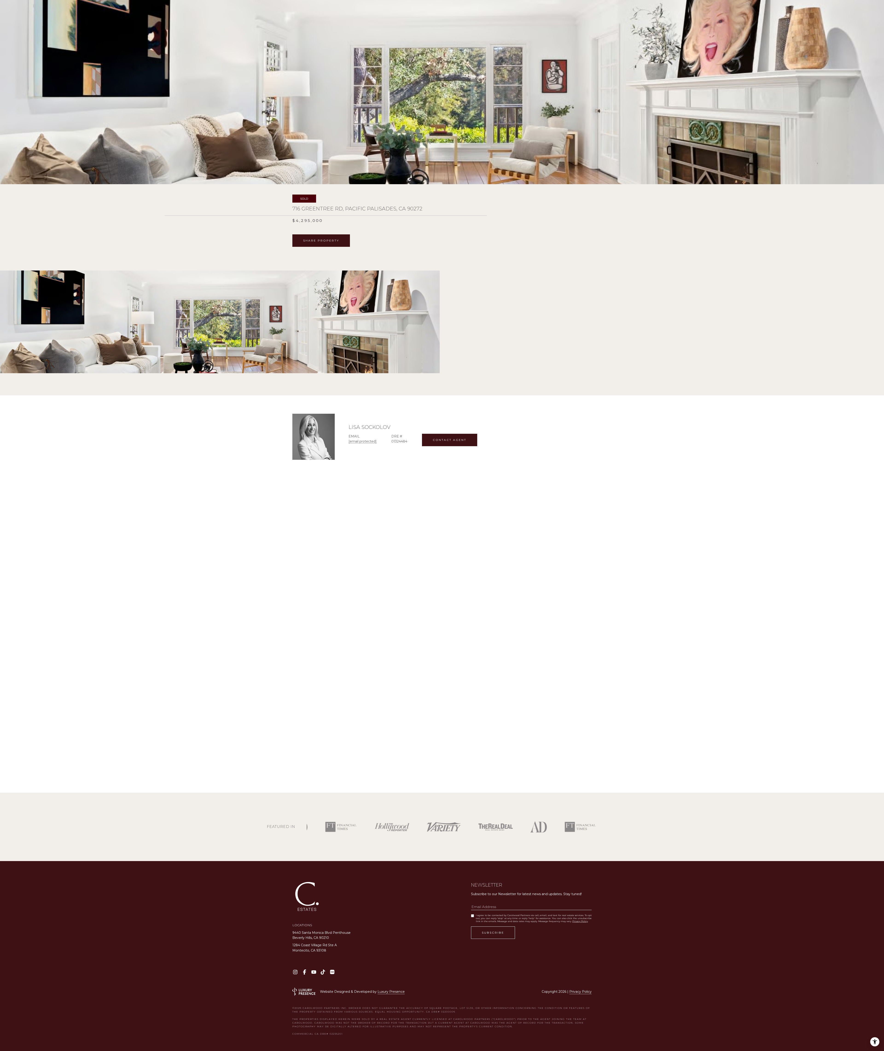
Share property (321, 240)
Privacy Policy (580, 921)
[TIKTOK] (323, 972)
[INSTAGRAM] (295, 972)
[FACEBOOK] (304, 972)
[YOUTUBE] (314, 972)
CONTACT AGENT (449, 440)
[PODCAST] (332, 972)
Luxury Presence (391, 992)
